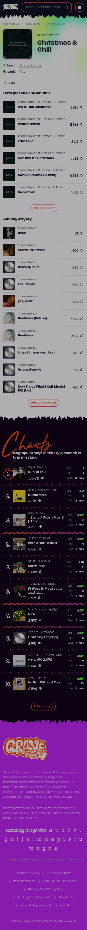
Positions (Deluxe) (32, 318)
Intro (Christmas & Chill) (37, 175)
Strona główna (11, 24)
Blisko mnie (37, 495)
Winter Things (29, 124)
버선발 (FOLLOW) (40, 659)
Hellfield (33, 538)
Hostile (51, 584)
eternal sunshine (31, 250)
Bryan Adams (37, 467)
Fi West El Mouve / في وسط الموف (45, 590)
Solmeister (46, 632)
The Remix (26, 284)
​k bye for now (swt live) (36, 352)
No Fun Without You (44, 682)
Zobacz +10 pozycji (43, 403)
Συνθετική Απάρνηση (43, 637)
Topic (31, 561)
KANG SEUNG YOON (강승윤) (45, 655)
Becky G (44, 561)
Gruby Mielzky (37, 490)
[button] (80, 7)
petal (22, 233)
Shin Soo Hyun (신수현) (42, 609)
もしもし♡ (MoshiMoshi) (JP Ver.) (46, 519)
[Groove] (10, 7)
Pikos (31, 632)
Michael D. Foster (53, 102)
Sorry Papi (36, 566)
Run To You (37, 472)
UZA (31, 614)
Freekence (35, 584)
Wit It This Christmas (34, 107)
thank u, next (28, 267)
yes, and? (25, 301)
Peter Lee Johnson (54, 119)
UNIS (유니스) (36, 513)
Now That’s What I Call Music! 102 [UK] (41, 388)
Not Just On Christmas (36, 158)
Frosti (47, 538)
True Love (25, 141)
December (26, 192)
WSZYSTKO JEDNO (42, 543)
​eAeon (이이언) (37, 678)
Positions (25, 335)
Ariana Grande (33, 24)
